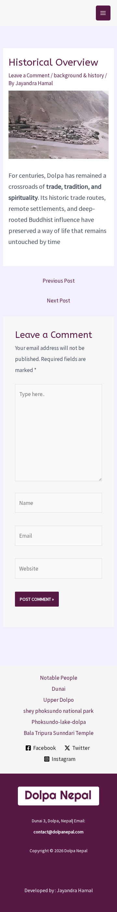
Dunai (58, 688)
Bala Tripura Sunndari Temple (59, 733)
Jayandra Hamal (75, 890)
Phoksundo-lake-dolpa (59, 722)
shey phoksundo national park (58, 710)
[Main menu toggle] (103, 13)
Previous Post (59, 280)
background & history (79, 75)
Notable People (58, 677)
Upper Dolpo (58, 699)
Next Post (58, 300)
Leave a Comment (29, 75)
